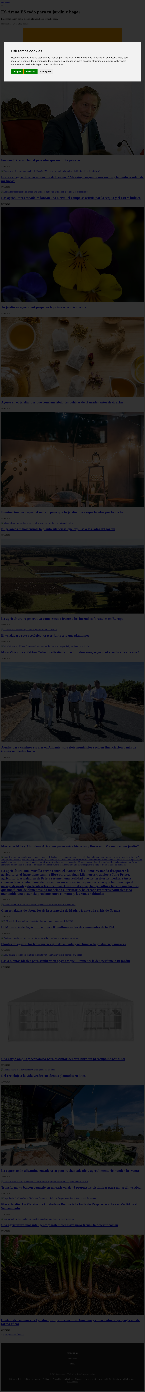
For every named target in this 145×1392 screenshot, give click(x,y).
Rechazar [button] (30, 71)
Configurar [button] (45, 71)
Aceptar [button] (17, 71)
